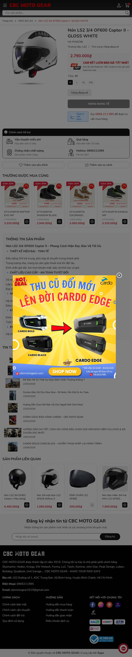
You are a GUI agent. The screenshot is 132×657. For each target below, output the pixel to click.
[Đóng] (119, 275)
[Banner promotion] (64, 326)
